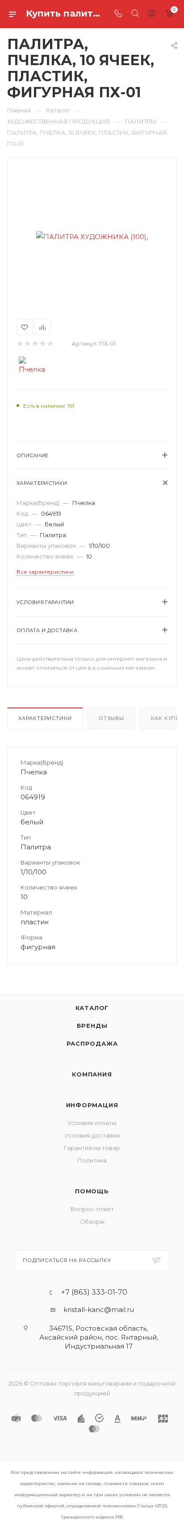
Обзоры (92, 1221)
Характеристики (45, 718)
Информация (92, 1105)
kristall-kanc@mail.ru (98, 1309)
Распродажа (92, 1043)
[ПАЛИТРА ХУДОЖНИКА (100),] (92, 236)
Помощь (92, 1191)
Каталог (92, 1007)
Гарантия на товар (92, 1147)
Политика (92, 1160)
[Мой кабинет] (152, 14)
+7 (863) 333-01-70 (94, 1292)
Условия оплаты (92, 1122)
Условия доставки (92, 1135)
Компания (92, 1074)
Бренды (92, 1025)
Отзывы (111, 718)
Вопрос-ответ (92, 1208)
